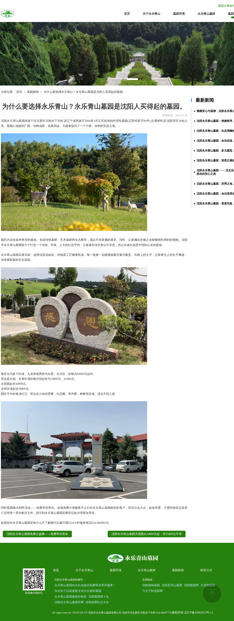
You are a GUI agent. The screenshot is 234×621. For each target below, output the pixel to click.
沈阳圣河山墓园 (172, 585)
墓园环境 (179, 13)
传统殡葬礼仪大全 (97, 602)
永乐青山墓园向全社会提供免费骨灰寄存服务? (84, 585)
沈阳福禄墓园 (151, 585)
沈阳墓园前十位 (98, 596)
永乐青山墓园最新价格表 (70, 596)
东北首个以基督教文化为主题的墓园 (77, 590)
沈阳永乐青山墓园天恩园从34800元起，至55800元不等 (147, 533)
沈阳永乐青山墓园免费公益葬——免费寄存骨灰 (37, 533)
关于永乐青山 (151, 13)
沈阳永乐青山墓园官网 (69, 602)
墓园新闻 (33, 91)
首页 (127, 13)
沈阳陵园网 (191, 585)
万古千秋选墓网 (152, 590)
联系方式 (206, 570)
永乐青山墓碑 (206, 13)
